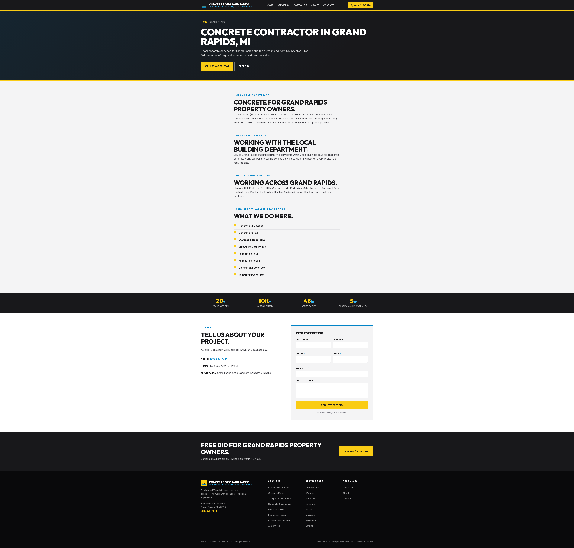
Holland (309, 509)
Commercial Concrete (279, 520)
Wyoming (310, 493)
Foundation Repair (277, 515)
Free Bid (244, 66)
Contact (328, 5)
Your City (302, 368)
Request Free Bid (332, 405)
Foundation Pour (276, 509)
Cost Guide (300, 5)
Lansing (309, 526)
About (315, 5)
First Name (303, 339)
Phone (300, 354)
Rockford (310, 504)
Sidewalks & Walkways (279, 504)
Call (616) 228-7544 (217, 66)
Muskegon (311, 515)
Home (270, 5)
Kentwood (311, 498)
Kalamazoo (311, 520)
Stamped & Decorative (279, 498)
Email (337, 354)
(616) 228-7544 (218, 359)
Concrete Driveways (278, 487)
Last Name (340, 339)
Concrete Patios (276, 493)
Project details (306, 380)
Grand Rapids (312, 487)
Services (282, 5)
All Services (274, 526)
